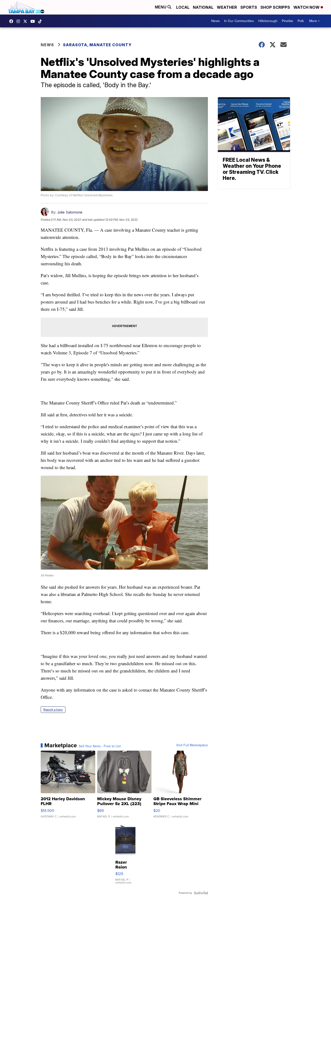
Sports (248, 7)
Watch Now (307, 7)
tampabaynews (12, 21)
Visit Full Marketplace (192, 745)
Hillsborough (267, 20)
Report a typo (53, 709)
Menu (161, 7)
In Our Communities (239, 20)
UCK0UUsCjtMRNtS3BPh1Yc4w (34, 21)
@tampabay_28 (41, 21)
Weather (227, 7)
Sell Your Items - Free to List (100, 746)
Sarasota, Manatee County (97, 44)
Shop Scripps (275, 7)
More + (314, 20)
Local (182, 7)
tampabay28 (26, 21)
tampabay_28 (19, 21)
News (215, 20)
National (203, 7)
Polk (301, 20)
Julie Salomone (69, 212)
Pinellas (287, 20)
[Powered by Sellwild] (201, 893)
